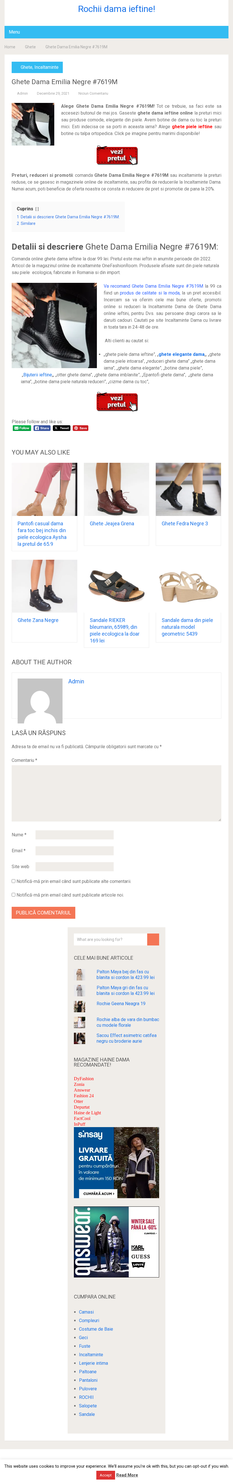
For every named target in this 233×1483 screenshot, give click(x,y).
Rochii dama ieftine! (116, 8)
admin (22, 93)
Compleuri (89, 1320)
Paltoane (88, 1371)
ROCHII (86, 1397)
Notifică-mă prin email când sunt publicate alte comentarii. (73, 881)
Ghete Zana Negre (38, 620)
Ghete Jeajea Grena (112, 523)
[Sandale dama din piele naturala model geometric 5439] (188, 586)
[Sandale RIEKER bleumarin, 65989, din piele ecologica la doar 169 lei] (116, 586)
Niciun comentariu (93, 93)
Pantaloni (88, 1380)
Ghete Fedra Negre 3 (185, 523)
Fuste (84, 1346)
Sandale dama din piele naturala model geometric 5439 (187, 627)
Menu (14, 32)
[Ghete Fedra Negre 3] (188, 489)
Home (10, 47)
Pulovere (88, 1388)
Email (19, 850)
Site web (20, 866)
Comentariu (24, 760)
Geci (83, 1337)
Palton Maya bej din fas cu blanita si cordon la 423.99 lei (126, 974)
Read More (127, 1475)
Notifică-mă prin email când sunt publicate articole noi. (70, 895)
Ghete (30, 47)
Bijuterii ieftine (37, 375)
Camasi (86, 1312)
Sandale (87, 1414)
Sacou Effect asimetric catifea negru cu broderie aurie (127, 1038)
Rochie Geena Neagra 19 (121, 1003)
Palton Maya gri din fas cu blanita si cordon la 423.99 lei (126, 990)
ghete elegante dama (182, 354)
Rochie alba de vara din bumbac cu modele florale (128, 1022)
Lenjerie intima (93, 1363)
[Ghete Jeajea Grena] (116, 489)
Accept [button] (106, 1475)
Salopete (88, 1406)
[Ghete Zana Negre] (44, 586)
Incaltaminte (46, 67)
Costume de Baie (96, 1329)
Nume (19, 834)
